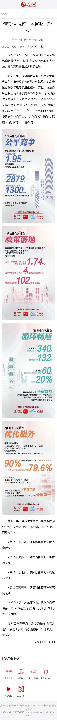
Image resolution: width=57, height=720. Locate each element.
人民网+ (20, 678)
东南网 (42, 40)
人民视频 (8, 696)
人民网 (3, 14)
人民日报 (8, 678)
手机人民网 (33, 678)
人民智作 (20, 696)
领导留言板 (45, 678)
